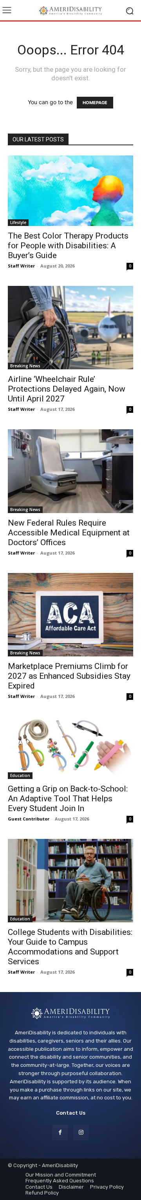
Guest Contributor (28, 819)
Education (20, 775)
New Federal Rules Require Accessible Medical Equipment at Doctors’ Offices (69, 532)
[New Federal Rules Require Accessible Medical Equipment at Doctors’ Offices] (70, 471)
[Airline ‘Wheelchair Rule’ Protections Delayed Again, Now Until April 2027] (70, 327)
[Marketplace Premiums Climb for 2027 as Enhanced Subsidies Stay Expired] (70, 614)
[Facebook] (60, 1132)
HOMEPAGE (95, 102)
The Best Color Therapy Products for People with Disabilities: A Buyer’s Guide (68, 245)
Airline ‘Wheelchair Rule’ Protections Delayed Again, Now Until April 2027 (66, 388)
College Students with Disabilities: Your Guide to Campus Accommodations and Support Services (70, 946)
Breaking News (25, 366)
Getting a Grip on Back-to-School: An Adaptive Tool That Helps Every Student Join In (68, 798)
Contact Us (70, 1113)
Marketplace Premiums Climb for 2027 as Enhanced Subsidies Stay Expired (69, 675)
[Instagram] (81, 1132)
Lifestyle (18, 222)
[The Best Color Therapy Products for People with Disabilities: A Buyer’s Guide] (70, 190)
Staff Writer (21, 266)
